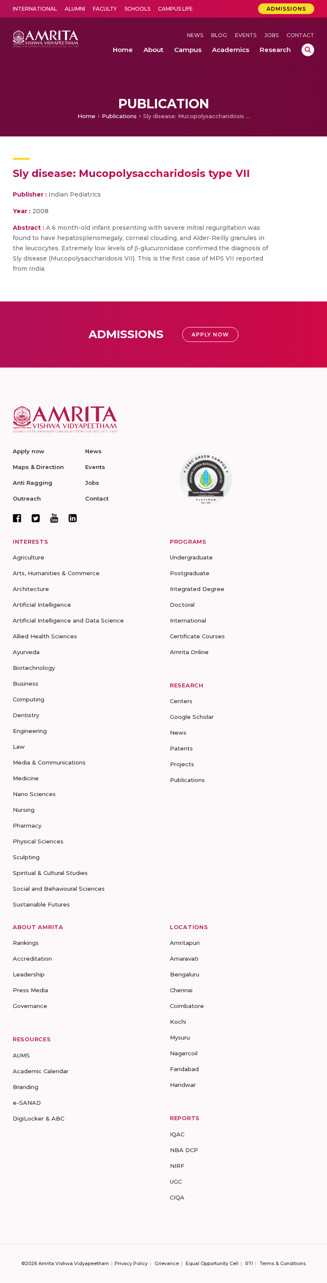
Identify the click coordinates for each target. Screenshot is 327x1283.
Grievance (167, 1263)
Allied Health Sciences (45, 636)
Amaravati (184, 958)
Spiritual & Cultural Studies (50, 872)
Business (25, 683)
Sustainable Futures (41, 904)
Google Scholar (192, 716)
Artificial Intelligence (42, 604)
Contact (300, 35)
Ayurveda (26, 652)
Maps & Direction (38, 466)
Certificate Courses (197, 636)
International (35, 9)
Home (86, 116)
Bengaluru (184, 974)
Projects (182, 764)
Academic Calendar (41, 1071)
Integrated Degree (197, 588)
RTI (249, 1263)
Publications (119, 116)
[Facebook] (17, 518)
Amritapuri (185, 942)
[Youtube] (54, 518)
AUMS (21, 1055)
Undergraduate (191, 557)
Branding (25, 1086)
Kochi (178, 1021)
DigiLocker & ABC (38, 1118)
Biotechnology (34, 667)
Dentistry (26, 715)
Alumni (75, 9)
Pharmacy (27, 825)
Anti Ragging (32, 482)
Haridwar (183, 1084)
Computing (28, 699)
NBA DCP (184, 1150)
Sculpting (26, 857)
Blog (219, 35)
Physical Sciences (38, 841)
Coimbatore (187, 1005)
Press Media (30, 990)
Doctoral (182, 604)
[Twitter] (36, 518)
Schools (137, 9)
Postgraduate (189, 573)
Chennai (181, 990)
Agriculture (28, 557)
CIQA (177, 1197)
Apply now (28, 451)
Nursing (23, 809)
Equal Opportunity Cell (212, 1263)
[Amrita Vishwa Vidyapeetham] (45, 38)
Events (245, 35)
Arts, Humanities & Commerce (56, 573)
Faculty (105, 9)
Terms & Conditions (283, 1263)
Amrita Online (189, 652)
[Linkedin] (73, 518)
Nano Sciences (34, 794)
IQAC (177, 1134)
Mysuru (180, 1037)
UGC (176, 1181)
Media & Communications (49, 762)
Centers (181, 701)
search (307, 49)
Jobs (271, 35)
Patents (181, 748)
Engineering (30, 730)
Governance (30, 1005)
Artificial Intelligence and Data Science (68, 620)
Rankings (26, 942)
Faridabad (184, 1069)
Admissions (286, 9)
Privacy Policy (131, 1263)
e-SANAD (27, 1102)
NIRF (177, 1165)
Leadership (29, 974)
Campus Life (175, 9)
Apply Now (210, 334)
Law (19, 746)
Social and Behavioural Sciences (59, 888)
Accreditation (32, 958)
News (195, 35)
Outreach (27, 498)
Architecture (31, 588)
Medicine (26, 778)
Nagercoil (184, 1053)
